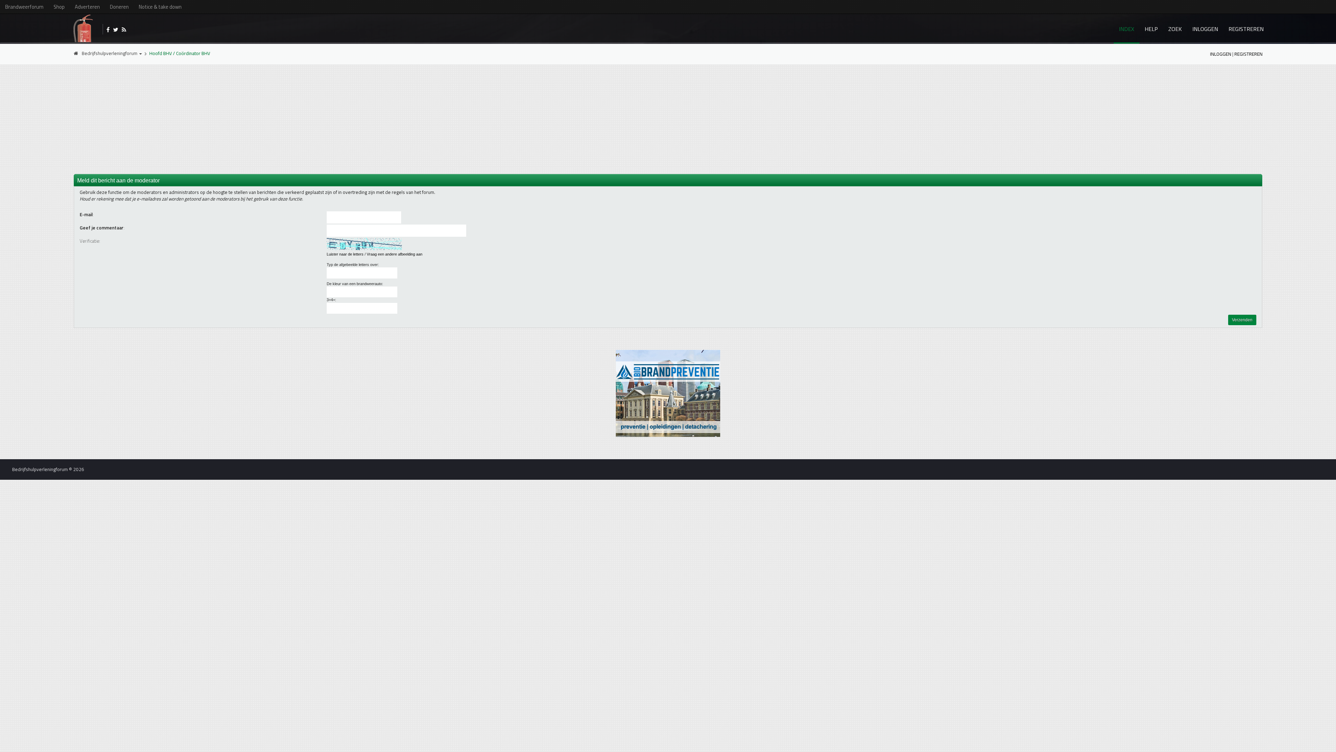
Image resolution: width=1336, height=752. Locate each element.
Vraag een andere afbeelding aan (394, 254)
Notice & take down (160, 7)
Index (1126, 29)
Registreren (1246, 29)
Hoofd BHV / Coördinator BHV (179, 53)
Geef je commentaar (102, 228)
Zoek (1175, 29)
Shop (59, 7)
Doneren (119, 7)
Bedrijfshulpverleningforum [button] (110, 53)
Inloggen (1205, 29)
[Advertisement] (668, 118)
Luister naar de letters (345, 254)
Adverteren (87, 7)
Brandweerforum (24, 7)
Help (1151, 29)
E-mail (86, 214)
